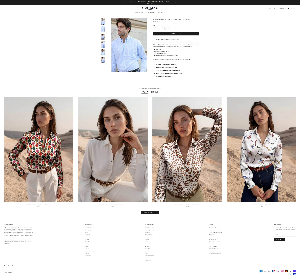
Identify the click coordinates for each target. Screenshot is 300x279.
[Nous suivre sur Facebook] (4, 265)
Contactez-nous (212, 237)
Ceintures (87, 244)
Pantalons (87, 239)
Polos (146, 244)
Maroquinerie (88, 255)
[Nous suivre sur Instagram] (8, 265)
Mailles (146, 241)
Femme (144, 92)
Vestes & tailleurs (89, 230)
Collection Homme (151, 12)
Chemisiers (87, 234)
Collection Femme (139, 12)
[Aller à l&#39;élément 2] (103, 29)
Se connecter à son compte (215, 230)
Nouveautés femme (150, 212)
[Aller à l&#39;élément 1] (103, 21)
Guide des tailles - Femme (214, 241)
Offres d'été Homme (149, 227)
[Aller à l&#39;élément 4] (103, 44)
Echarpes (87, 253)
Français (281, 8)
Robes (86, 232)
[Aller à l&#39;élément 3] (103, 37)
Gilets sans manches (149, 255)
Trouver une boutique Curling (215, 232)
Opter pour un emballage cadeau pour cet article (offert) (167, 39)
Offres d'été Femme (89, 227)
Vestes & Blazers (148, 234)
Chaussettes (148, 260)
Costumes (147, 232)
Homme (155, 92)
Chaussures (147, 251)
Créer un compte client (214, 227)
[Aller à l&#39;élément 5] (103, 52)
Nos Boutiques (161, 12)
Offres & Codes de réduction (215, 253)
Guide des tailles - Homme (214, 244)
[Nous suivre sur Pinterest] (12, 265)
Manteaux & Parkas (89, 251)
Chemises (147, 239)
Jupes (86, 246)
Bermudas (87, 241)
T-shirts (86, 237)
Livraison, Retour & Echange (215, 251)
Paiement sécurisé (213, 246)
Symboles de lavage (213, 239)
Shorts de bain (148, 248)
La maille (87, 248)
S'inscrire (279, 239)
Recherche (211, 234)
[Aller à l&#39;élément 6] (103, 60)
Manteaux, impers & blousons (151, 230)
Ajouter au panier (176, 33)
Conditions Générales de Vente (215, 248)
